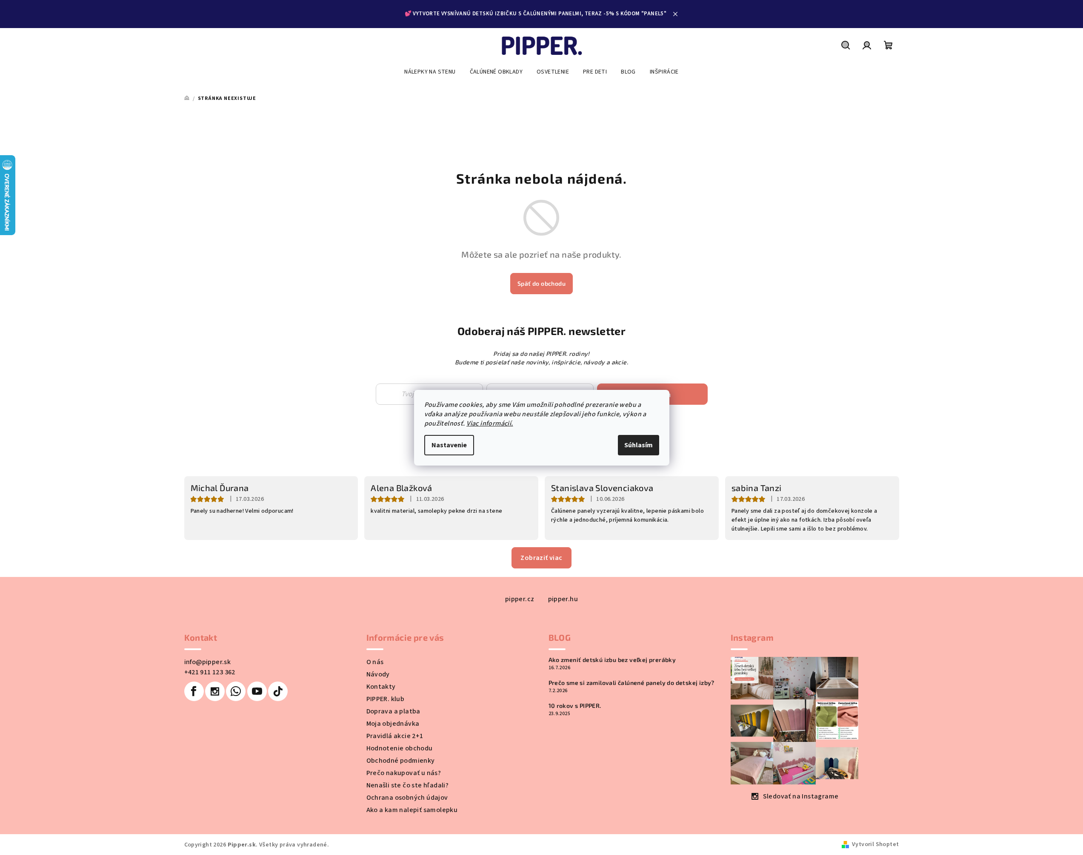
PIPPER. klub (385, 699)
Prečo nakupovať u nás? (403, 773)
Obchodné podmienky (400, 760)
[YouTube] (257, 691)
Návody (378, 674)
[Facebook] (194, 691)
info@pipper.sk (207, 662)
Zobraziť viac (541, 557)
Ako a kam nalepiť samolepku (412, 810)
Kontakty (381, 686)
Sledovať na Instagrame (801, 796)
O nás (375, 662)
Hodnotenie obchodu (399, 748)
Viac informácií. (489, 423)
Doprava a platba (393, 711)
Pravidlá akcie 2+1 (394, 736)
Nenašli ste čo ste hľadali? (407, 785)
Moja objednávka (393, 723)
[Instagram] (215, 691)
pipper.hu (563, 599)
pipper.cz (519, 599)
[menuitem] (429, 72)
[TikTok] (278, 691)
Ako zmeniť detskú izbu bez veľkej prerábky (612, 660)
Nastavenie (449, 445)
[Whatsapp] (236, 691)
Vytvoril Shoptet (875, 844)
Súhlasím (638, 445)
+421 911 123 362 (209, 672)
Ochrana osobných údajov (407, 797)
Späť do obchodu (541, 283)
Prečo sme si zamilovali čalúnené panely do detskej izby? (631, 683)
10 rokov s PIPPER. (575, 706)
